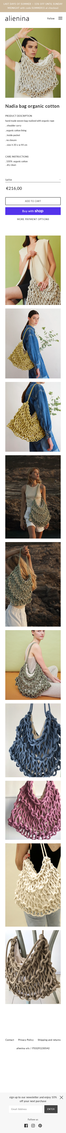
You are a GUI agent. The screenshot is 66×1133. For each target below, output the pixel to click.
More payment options (33, 219)
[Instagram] (33, 1125)
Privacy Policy (26, 1040)
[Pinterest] (40, 1125)
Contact (9, 1040)
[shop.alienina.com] (17, 18)
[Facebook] (26, 1125)
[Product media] (33, 63)
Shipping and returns (49, 1040)
